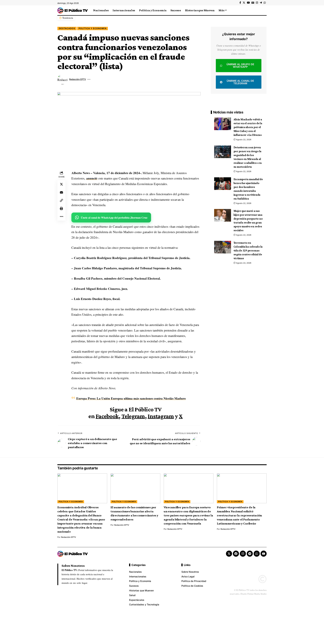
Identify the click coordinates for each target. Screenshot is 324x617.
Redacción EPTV (77, 79)
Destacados (67, 28)
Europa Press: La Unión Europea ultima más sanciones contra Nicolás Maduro (131, 398)
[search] (264, 10)
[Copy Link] (61, 200)
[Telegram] (261, 3)
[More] (61, 217)
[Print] (61, 208)
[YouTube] (248, 3)
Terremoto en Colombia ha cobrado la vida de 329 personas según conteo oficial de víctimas (248, 250)
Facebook (107, 416)
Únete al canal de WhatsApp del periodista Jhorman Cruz (114, 217)
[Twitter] (244, 3)
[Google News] (253, 3)
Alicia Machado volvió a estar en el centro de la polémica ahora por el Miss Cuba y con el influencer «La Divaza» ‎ (248, 127)
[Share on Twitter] (61, 184)
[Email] (61, 192)
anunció (91, 178)
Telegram (133, 416)
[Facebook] (240, 3)
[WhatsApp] (265, 3)
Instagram (161, 416)
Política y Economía (92, 28)
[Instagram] (257, 3)
